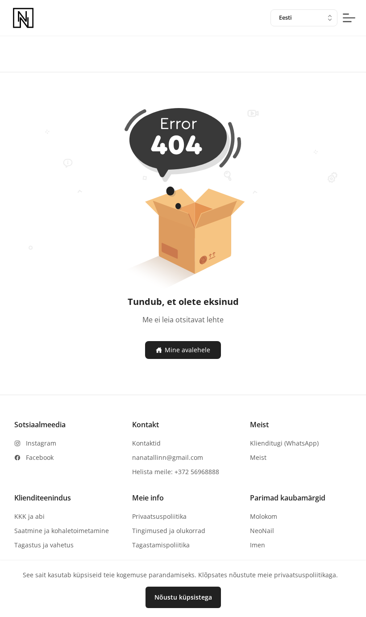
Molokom (263, 516)
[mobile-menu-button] (349, 18)
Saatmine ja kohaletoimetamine (61, 530)
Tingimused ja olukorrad (168, 530)
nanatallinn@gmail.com (167, 457)
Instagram (41, 443)
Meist (258, 457)
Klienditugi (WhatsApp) (284, 443)
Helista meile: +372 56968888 (175, 471)
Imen (257, 545)
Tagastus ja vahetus (44, 545)
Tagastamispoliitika (161, 545)
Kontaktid (146, 443)
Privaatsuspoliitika (159, 516)
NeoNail (262, 530)
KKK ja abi (29, 516)
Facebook (40, 457)
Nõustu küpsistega (183, 597)
